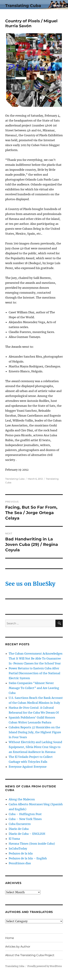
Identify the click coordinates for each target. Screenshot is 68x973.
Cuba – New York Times (25, 819)
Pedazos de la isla (21, 853)
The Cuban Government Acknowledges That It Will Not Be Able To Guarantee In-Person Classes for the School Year (35, 658)
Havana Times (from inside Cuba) (32, 843)
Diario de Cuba (19, 829)
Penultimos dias (20, 863)
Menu (57, 5)
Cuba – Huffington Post (25, 814)
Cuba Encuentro (20, 824)
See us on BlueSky (30, 583)
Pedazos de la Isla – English (28, 858)
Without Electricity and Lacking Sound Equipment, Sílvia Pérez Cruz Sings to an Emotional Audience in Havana (35, 747)
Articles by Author (17, 946)
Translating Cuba (23, 5)
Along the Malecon (22, 799)
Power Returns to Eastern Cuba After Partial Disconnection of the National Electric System (34, 673)
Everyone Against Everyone (28, 766)
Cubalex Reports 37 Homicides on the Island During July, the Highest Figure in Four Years (35, 732)
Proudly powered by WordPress (44, 966)
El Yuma (14, 838)
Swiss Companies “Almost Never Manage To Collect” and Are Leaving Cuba (34, 688)
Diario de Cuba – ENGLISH (27, 833)
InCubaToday (18, 848)
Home (9, 938)
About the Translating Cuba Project (29, 955)
